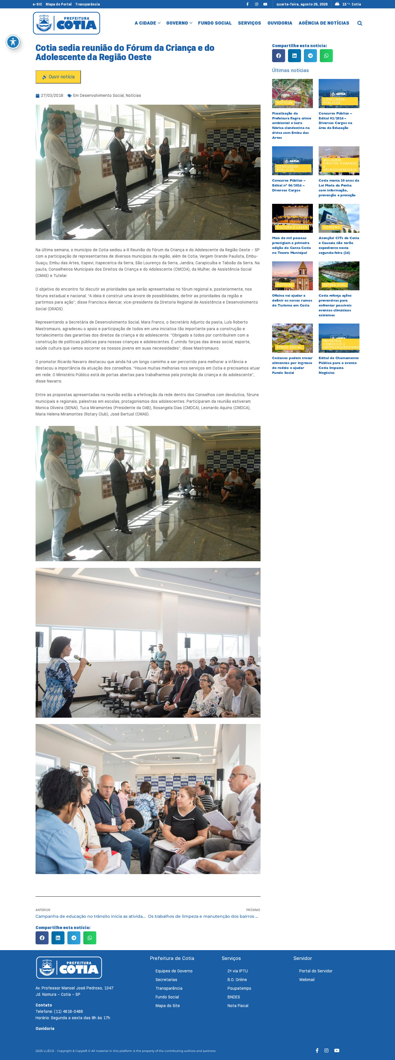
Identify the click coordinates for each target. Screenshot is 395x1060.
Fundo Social (215, 23)
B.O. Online (237, 979)
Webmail (307, 979)
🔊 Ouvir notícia (58, 77)
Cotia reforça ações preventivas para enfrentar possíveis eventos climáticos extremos (335, 305)
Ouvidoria (279, 23)
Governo (177, 23)
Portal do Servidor (316, 971)
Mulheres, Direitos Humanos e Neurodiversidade (340, 165)
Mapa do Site (168, 1005)
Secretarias (166, 979)
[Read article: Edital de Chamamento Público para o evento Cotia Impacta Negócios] (339, 338)
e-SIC (37, 4)
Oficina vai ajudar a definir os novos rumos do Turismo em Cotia (292, 300)
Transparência (87, 4)
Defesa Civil (334, 285)
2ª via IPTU (238, 971)
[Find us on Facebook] (247, 4)
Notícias (133, 95)
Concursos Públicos (334, 101)
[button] (42, 937)
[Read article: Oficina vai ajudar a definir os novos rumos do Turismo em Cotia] (292, 276)
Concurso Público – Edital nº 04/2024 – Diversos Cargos (288, 185)
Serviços (249, 23)
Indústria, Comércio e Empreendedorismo (341, 344)
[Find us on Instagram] (256, 4)
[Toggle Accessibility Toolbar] (13, 42)
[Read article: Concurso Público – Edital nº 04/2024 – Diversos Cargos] (292, 161)
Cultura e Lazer (292, 227)
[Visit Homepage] (67, 23)
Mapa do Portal (59, 4)
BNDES (234, 997)
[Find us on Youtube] (265, 4)
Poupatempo (239, 988)
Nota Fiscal (238, 1005)
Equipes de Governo (174, 971)
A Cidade (145, 23)
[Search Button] (359, 23)
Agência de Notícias (324, 23)
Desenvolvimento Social (102, 95)
